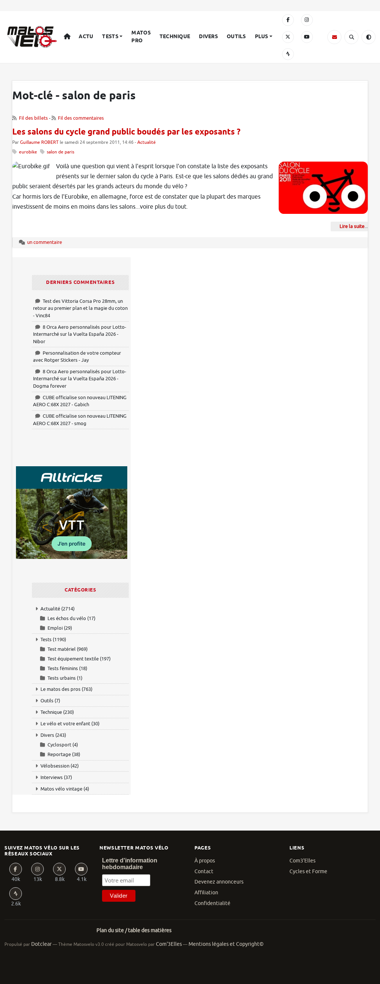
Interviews (51, 777)
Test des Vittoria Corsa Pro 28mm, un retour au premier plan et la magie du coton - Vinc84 (80, 308)
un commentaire (44, 242)
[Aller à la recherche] (351, 37)
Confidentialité (212, 903)
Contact (203, 871)
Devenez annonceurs (218, 882)
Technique (175, 36)
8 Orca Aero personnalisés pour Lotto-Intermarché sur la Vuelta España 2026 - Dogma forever (79, 378)
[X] (288, 37)
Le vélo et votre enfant (65, 723)
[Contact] (334, 37)
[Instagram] (307, 20)
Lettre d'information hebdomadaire (129, 863)
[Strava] (288, 54)
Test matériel (62, 649)
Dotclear (41, 944)
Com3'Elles (302, 861)
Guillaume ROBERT (39, 142)
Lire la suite (352, 226)
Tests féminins (63, 668)
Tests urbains (62, 678)
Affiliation (206, 892)
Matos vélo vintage (61, 789)
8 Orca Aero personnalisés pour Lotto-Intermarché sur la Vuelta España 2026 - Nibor (79, 334)
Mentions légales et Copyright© (226, 944)
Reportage (59, 754)
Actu (86, 36)
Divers (208, 36)
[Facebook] (288, 20)
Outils (236, 36)
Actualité (146, 142)
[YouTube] (307, 37)
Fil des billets (33, 118)
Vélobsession (54, 766)
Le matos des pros (60, 689)
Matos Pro (140, 36)
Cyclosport (59, 745)
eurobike (28, 152)
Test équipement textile (73, 659)
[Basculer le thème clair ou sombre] (368, 37)
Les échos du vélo (67, 618)
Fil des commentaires (81, 118)
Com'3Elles (169, 944)
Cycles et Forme (308, 871)
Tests (110, 36)
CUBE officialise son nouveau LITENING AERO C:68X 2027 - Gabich (80, 401)
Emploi (55, 628)
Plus (261, 36)
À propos (204, 861)
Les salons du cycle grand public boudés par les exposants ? (126, 132)
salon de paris (60, 152)
